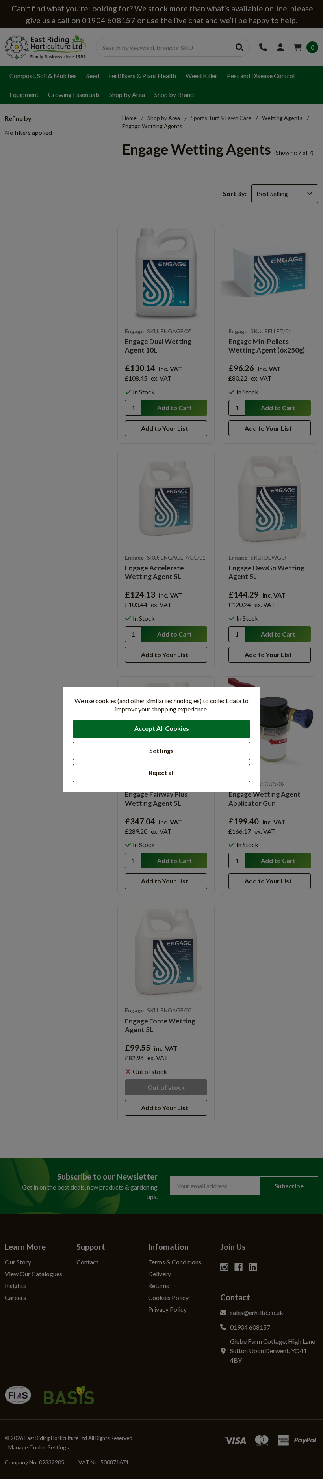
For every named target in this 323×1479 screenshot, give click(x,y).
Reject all (162, 772)
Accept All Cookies (161, 728)
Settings (161, 750)
